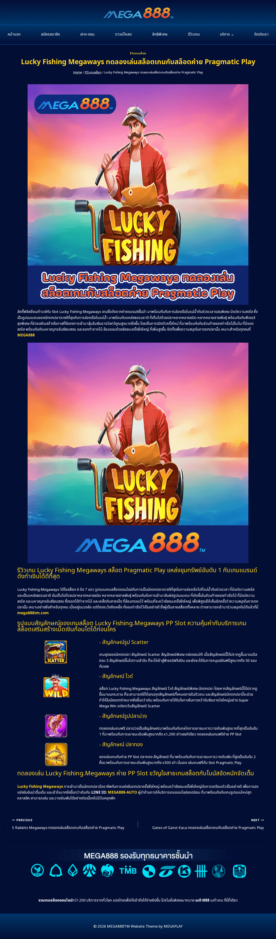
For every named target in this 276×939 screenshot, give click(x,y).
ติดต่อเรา (261, 34)
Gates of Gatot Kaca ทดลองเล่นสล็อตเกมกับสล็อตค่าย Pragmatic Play (208, 824)
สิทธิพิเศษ (160, 34)
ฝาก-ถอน (87, 34)
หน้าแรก (14, 34)
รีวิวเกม (194, 34)
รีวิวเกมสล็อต (138, 53)
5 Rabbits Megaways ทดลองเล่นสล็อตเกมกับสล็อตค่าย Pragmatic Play (68, 824)
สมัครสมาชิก (50, 34)
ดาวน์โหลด (123, 34)
